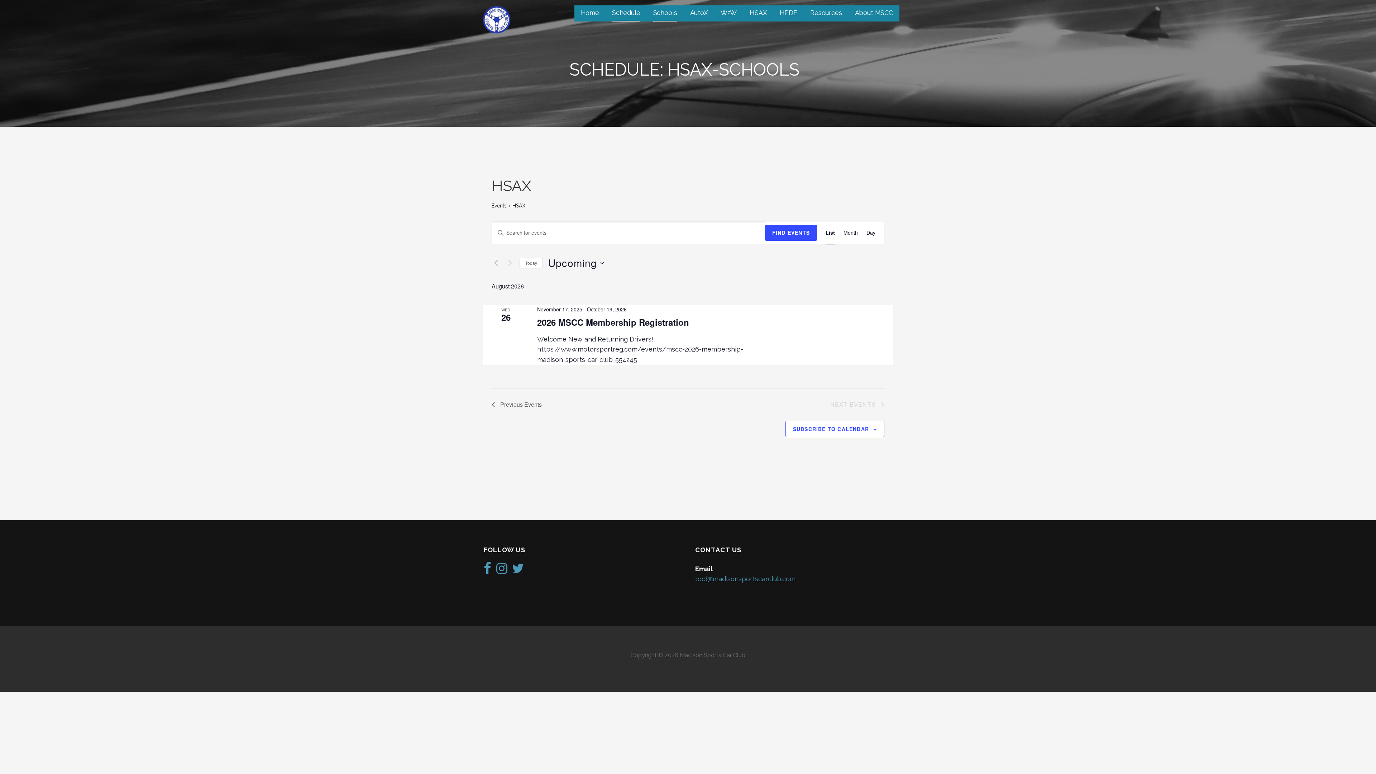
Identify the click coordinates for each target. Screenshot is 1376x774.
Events (499, 206)
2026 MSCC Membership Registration (613, 322)
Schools (665, 12)
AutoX (699, 12)
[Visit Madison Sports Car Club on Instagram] (501, 570)
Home (590, 12)
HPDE (788, 12)
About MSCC (874, 12)
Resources (826, 12)
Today (531, 263)
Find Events (791, 232)
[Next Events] (510, 263)
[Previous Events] (496, 263)
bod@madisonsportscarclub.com (745, 579)
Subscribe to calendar (831, 429)
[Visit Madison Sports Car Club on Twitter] (518, 570)
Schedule (626, 12)
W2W (729, 12)
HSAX (758, 12)
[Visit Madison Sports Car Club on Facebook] (487, 570)
